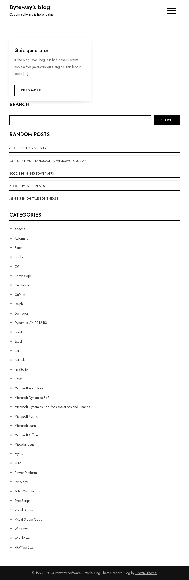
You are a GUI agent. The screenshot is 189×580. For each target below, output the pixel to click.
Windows (21, 528)
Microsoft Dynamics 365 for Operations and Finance (52, 406)
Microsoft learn (25, 425)
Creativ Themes (146, 572)
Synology (21, 481)
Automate (21, 238)
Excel (18, 341)
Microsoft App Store (29, 388)
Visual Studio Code (28, 519)
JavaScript (21, 369)
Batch (18, 247)
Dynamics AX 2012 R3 (31, 322)
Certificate (22, 285)
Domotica (22, 313)
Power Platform (26, 472)
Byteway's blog (29, 7)
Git (17, 350)
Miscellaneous (24, 444)
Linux (18, 378)
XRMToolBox (24, 547)
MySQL (20, 453)
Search (19, 104)
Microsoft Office (26, 435)
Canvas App (23, 275)
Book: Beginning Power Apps (31, 173)
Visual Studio (24, 510)
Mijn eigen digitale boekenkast (33, 198)
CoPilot (20, 294)
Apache (20, 229)
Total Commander (28, 491)
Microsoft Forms (26, 416)
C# (17, 266)
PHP (18, 463)
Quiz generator (31, 50)
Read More (31, 90)
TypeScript (22, 500)
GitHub (20, 360)
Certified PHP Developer (28, 148)
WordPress (22, 538)
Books (19, 257)
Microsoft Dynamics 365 (32, 397)
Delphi (19, 303)
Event (18, 332)
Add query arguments (27, 186)
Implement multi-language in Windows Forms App (48, 161)
